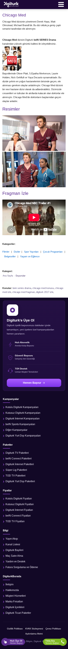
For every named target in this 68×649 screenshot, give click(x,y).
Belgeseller (10, 256)
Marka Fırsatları (14, 601)
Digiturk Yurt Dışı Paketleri (20, 481)
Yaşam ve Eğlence (30, 256)
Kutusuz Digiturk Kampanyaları (23, 412)
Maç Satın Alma (14, 555)
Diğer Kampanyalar (16, 430)
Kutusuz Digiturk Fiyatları (20, 504)
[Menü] (61, 4)
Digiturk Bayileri (14, 550)
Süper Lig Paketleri (16, 470)
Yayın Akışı (12, 538)
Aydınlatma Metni (34, 633)
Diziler (17, 251)
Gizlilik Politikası (15, 628)
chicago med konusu (43, 288)
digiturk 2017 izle (44, 292)
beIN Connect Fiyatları (18, 515)
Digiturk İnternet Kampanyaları (23, 418)
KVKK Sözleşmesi (34, 628)
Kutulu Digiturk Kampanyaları (22, 407)
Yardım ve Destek (15, 561)
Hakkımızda (12, 590)
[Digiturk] (11, 4)
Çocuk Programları (53, 251)
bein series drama (22, 288)
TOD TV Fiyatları (15, 521)
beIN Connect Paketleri (19, 458)
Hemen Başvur (32, 382)
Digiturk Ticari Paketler (18, 613)
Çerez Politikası (53, 628)
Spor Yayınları (31, 251)
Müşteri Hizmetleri (16, 595)
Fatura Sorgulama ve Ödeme (22, 567)
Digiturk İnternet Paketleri (20, 464)
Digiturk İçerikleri (15, 607)
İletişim (9, 584)
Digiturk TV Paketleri (17, 452)
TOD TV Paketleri (15, 475)
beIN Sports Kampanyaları (20, 424)
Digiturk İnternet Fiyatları (19, 510)
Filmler (5, 251)
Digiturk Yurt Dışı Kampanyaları (23, 435)
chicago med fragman (23, 292)
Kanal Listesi (13, 544)
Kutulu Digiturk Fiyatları (19, 498)
